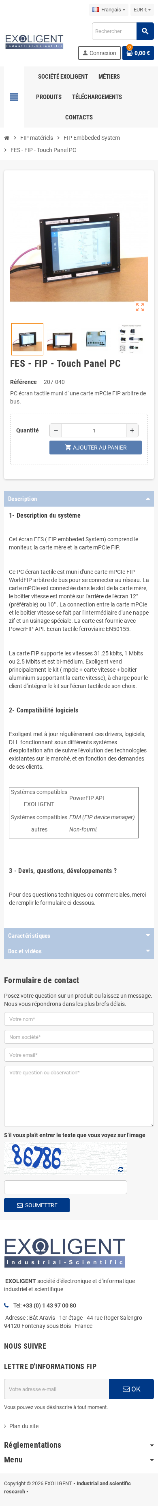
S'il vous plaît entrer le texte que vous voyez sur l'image (74, 1135)
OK (135, 1389)
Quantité (27, 430)
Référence (23, 382)
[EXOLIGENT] (34, 40)
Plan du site (23, 1426)
